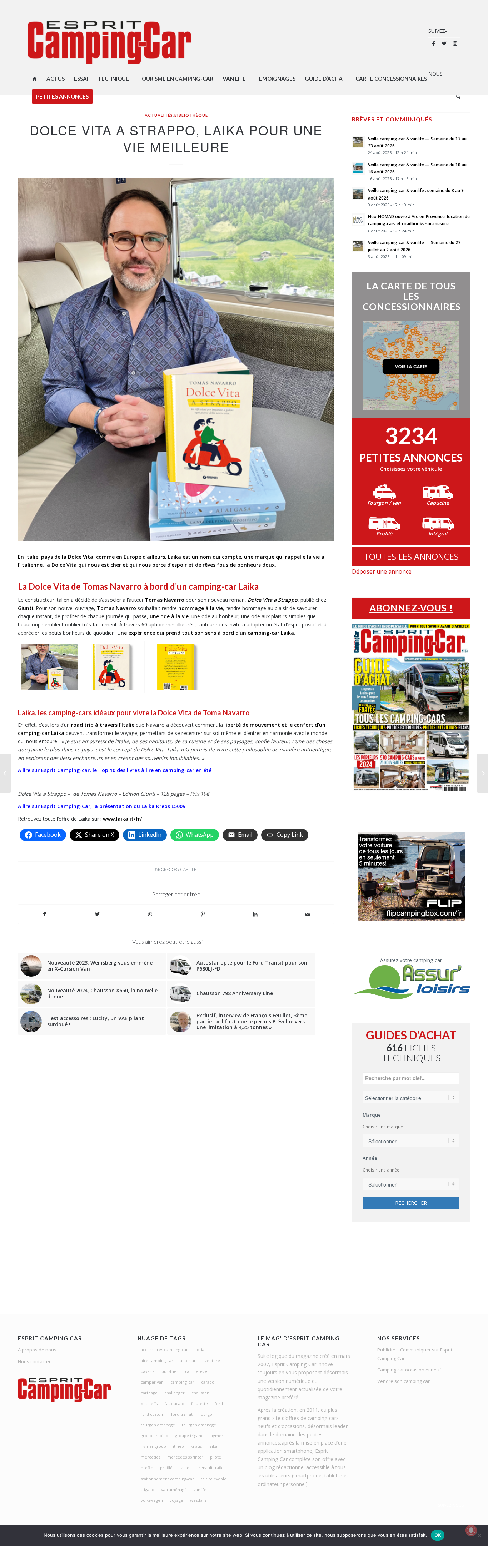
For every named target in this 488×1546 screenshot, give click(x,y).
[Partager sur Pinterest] (202, 914)
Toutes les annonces (411, 556)
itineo (178, 1446)
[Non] (479, 1535)
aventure (211, 1360)
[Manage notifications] (471, 1530)
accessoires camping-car (164, 1349)
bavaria (148, 1371)
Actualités (159, 115)
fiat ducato (174, 1403)
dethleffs (149, 1403)
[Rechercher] (456, 96)
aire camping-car (157, 1360)
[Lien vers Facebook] (433, 43)
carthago (149, 1392)
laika (213, 1446)
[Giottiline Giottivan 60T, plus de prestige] (482, 773)
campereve (196, 1371)
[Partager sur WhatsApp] (150, 914)
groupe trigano (189, 1435)
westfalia (198, 1500)
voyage (176, 1500)
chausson (200, 1392)
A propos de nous (37, 1349)
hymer (216, 1435)
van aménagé (174, 1489)
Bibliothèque (191, 115)
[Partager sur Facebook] (44, 914)
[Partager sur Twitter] (97, 914)
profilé (166, 1467)
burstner (169, 1371)
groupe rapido (154, 1435)
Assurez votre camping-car (411, 960)
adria (199, 1349)
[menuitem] (35, 78)
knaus (196, 1446)
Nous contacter (34, 1361)
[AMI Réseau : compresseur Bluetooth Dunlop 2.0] (5, 773)
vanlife (200, 1489)
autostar (188, 1360)
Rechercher (411, 1202)
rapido (185, 1467)
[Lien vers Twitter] (444, 43)
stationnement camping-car (167, 1478)
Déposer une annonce (382, 571)
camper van (152, 1382)
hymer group (153, 1446)
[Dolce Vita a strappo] (112, 667)
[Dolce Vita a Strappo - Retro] (176, 667)
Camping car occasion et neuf (409, 1369)
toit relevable (213, 1478)
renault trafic (211, 1467)
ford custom (152, 1414)
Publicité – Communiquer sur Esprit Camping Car (414, 1353)
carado (207, 1382)
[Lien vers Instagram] (455, 43)
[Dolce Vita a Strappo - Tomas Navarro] (49, 667)
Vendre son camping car (403, 1381)
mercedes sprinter (185, 1457)
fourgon (207, 1414)
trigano (147, 1489)
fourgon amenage (158, 1424)
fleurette (199, 1403)
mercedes (150, 1457)
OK (437, 1535)
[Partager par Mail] (308, 914)
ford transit (182, 1414)
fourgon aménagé (199, 1424)
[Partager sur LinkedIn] (255, 914)
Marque (372, 1115)
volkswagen (152, 1500)
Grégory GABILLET (180, 869)
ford (219, 1403)
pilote (215, 1457)
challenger (174, 1392)
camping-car (182, 1382)
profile (147, 1467)
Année (370, 1158)
